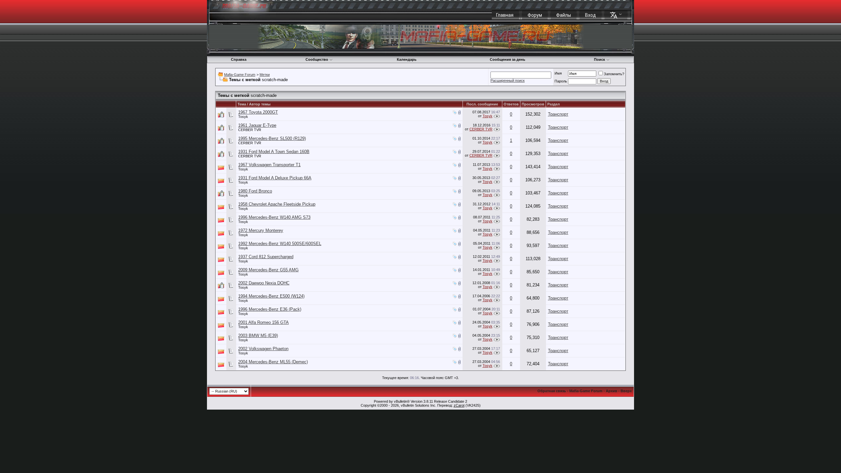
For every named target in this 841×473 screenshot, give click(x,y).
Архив (611, 391)
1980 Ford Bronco (255, 191)
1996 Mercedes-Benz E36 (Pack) (269, 309)
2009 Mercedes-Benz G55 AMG (268, 269)
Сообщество (317, 59)
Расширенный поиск (507, 80)
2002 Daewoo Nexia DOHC (263, 283)
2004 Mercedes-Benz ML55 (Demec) (273, 361)
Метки (265, 75)
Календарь (407, 59)
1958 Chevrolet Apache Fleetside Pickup (276, 204)
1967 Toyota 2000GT (258, 112)
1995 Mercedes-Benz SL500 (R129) (272, 138)
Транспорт (558, 114)
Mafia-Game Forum (239, 75)
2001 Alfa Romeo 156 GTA (263, 322)
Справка (238, 59)
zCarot (459, 405)
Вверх (626, 391)
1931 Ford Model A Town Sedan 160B (273, 151)
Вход (590, 15)
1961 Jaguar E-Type (257, 125)
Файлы (563, 15)
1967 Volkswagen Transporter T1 (269, 164)
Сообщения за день (507, 59)
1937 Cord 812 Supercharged (265, 256)
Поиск (599, 59)
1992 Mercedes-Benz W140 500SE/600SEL (279, 243)
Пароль (561, 81)
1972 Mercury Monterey (260, 230)
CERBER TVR (249, 130)
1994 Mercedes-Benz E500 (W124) (271, 296)
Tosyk (243, 117)
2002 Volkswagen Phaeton (263, 348)
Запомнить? (614, 74)
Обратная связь (551, 391)
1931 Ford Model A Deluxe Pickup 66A (274, 177)
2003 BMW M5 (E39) (258, 335)
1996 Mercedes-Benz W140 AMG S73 (274, 217)
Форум (535, 15)
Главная (504, 15)
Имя (558, 73)
